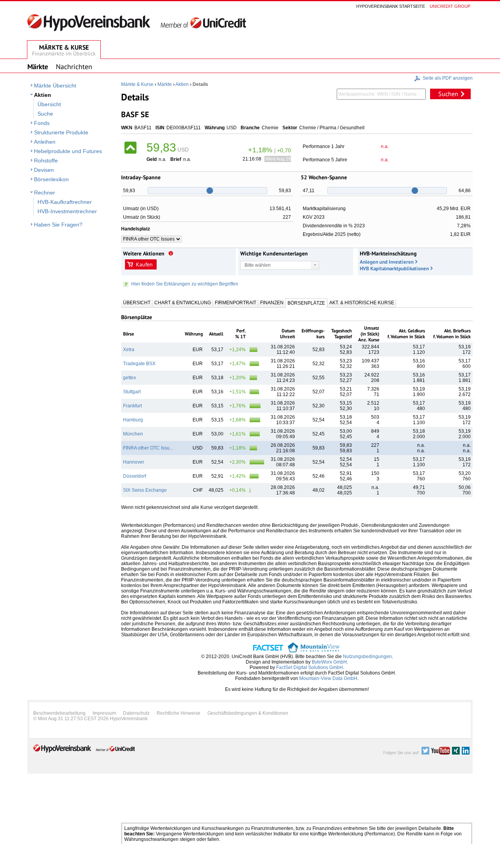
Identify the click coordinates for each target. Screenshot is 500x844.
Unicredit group (450, 6)
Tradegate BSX (139, 363)
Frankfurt (132, 406)
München (133, 434)
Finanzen (272, 302)
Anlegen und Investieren (387, 262)
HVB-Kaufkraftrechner (65, 202)
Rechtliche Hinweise (178, 713)
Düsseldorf (134, 476)
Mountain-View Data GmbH (328, 678)
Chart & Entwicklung (182, 302)
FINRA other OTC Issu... (148, 448)
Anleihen (44, 142)
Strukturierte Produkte (61, 132)
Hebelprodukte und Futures (68, 151)
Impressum (104, 713)
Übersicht (49, 104)
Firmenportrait (235, 302)
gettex (129, 377)
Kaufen (144, 264)
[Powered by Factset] (268, 651)
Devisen (44, 170)
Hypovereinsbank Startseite (390, 6)
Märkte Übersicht (55, 85)
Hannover (133, 462)
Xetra (128, 349)
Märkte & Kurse (137, 84)
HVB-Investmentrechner (67, 211)
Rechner (44, 192)
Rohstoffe (46, 160)
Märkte (164, 84)
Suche (45, 114)
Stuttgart (132, 391)
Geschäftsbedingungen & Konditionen (247, 713)
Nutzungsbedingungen (367, 656)
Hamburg (133, 420)
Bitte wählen (258, 265)
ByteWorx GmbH (329, 662)
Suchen (448, 94)
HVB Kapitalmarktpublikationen (394, 268)
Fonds (42, 123)
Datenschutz (136, 713)
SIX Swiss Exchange (145, 490)
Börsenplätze (306, 303)
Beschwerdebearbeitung (59, 713)
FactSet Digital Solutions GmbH (309, 667)
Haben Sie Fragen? (58, 224)
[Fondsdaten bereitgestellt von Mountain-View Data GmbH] (314, 651)
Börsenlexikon (51, 179)
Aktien (42, 95)
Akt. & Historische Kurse (361, 302)
